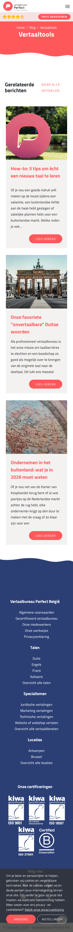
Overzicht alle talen (37, 682)
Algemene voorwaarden (36, 612)
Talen (35, 647)
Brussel (36, 756)
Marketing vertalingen (36, 710)
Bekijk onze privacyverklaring (44, 909)
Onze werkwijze (36, 630)
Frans (36, 670)
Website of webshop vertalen (36, 722)
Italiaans (36, 676)
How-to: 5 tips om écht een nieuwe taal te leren (35, 172)
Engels (36, 664)
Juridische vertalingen (36, 704)
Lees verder (46, 239)
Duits (36, 658)
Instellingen (52, 919)
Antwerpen (36, 750)
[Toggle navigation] (67, 6)
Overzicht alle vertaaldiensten (36, 728)
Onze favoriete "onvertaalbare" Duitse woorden (34, 324)
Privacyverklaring (36, 636)
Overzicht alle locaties (36, 762)
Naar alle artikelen (51, 87)
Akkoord (21, 919)
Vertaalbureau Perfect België (35, 601)
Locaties (35, 740)
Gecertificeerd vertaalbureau (37, 618)
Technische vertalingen (36, 716)
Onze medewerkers (36, 624)
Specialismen (35, 693)
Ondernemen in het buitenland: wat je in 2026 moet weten (32, 470)
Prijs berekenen (54, 17)
